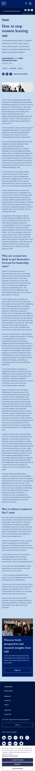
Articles (5, 68)
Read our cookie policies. (10, 756)
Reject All (17, 764)
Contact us (7, 700)
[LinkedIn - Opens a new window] (3, 74)
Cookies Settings (17, 768)
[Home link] (4, 4)
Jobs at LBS (7, 710)
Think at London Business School (12, 11)
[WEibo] (16, 743)
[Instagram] (16, 738)
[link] (17, 670)
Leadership (12, 68)
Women (20, 68)
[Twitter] (27, 738)
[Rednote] (10, 743)
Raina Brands (8, 58)
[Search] (26, 3)
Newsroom (7, 696)
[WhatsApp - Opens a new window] (7, 74)
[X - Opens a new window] (32, 10)
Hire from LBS (8, 691)
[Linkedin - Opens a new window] (29, 10)
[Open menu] (30, 3)
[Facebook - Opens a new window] (25, 10)
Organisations (8, 686)
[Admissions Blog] (21, 743)
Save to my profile (27, 13)
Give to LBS (7, 714)
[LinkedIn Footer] (4, 738)
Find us (6, 704)
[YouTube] (10, 738)
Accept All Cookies (17, 760)
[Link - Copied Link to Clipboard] (10, 74)
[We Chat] (4, 743)
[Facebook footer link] (21, 738)
